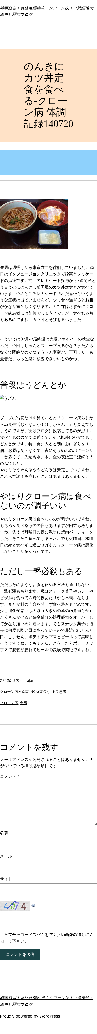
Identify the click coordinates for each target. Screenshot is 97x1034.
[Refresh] (33, 904)
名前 (4, 832)
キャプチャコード (16, 934)
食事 (23, 703)
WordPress (49, 1016)
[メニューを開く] (2, 26)
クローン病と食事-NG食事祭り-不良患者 (33, 691)
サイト (6, 879)
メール (6, 855)
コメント (9, 776)
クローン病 (9, 703)
